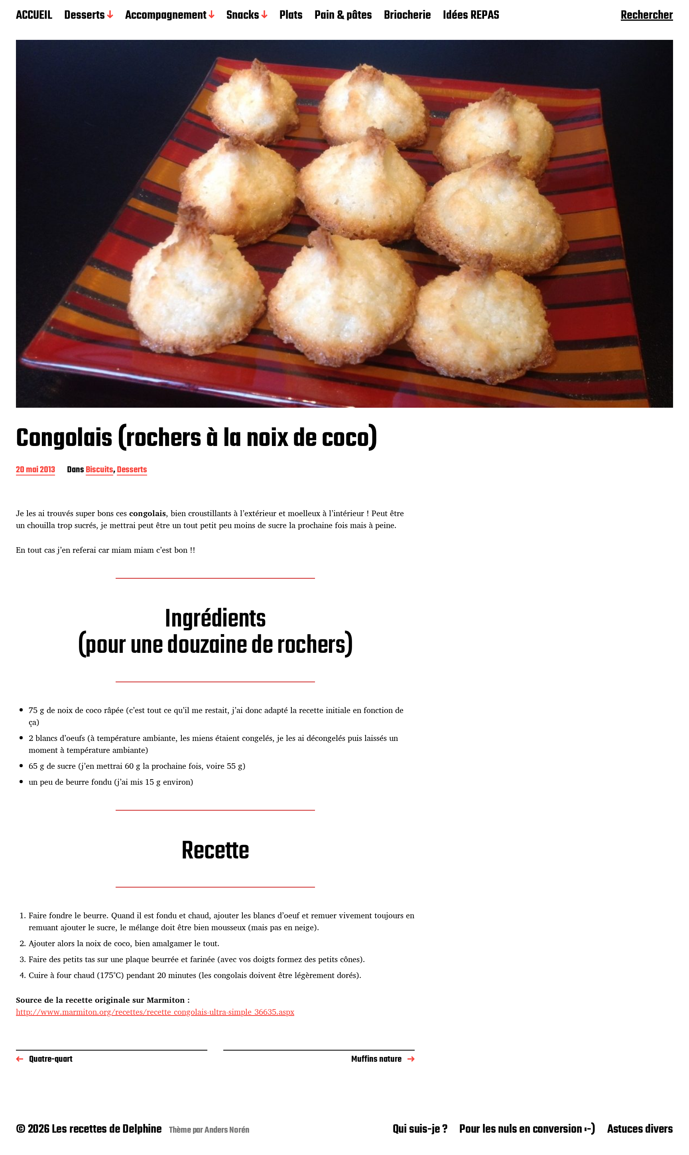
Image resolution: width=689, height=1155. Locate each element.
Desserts (84, 16)
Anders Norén (227, 1130)
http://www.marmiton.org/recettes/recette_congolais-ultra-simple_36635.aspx (155, 1011)
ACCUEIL (34, 16)
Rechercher (647, 16)
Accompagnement (166, 16)
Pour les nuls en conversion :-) (527, 1129)
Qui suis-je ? (420, 1129)
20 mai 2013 (35, 470)
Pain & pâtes (343, 16)
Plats (291, 16)
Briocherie (407, 16)
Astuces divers (640, 1129)
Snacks (242, 16)
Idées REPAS (471, 16)
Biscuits (99, 470)
